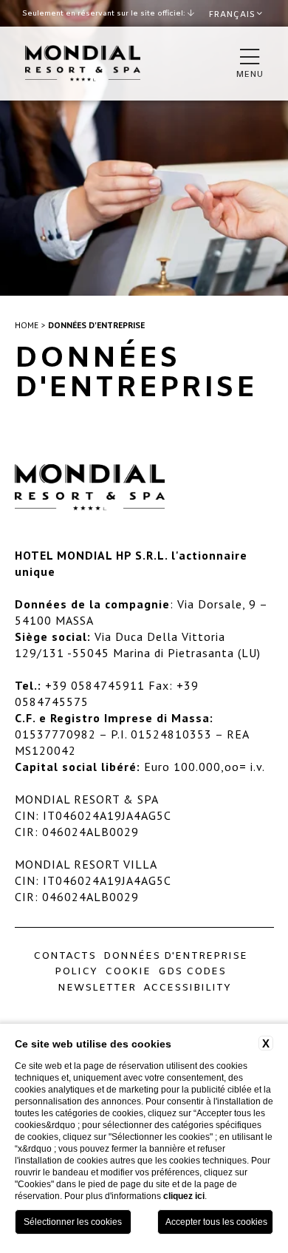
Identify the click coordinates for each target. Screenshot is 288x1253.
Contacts (64, 955)
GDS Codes (192, 971)
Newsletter (97, 987)
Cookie (128, 971)
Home (26, 324)
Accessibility (187, 987)
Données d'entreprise (96, 324)
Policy (76, 971)
